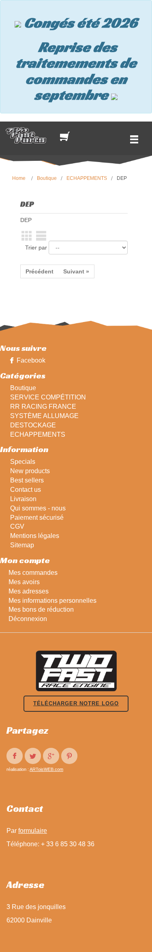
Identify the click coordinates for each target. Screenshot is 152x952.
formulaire (32, 830)
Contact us (25, 489)
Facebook (31, 360)
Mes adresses (29, 591)
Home (19, 178)
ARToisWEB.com (46, 769)
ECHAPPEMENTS (86, 178)
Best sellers (27, 480)
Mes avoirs (24, 581)
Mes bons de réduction (41, 609)
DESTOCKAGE (33, 425)
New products (30, 470)
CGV (17, 526)
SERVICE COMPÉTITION (48, 397)
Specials (22, 461)
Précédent (40, 271)
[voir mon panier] (66, 137)
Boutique (47, 178)
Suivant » (76, 271)
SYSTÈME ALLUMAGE (44, 415)
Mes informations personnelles (52, 600)
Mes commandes (33, 572)
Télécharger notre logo (76, 703)
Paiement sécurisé (37, 517)
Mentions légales (34, 535)
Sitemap (22, 545)
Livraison (23, 498)
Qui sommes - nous (38, 508)
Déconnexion (28, 618)
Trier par (36, 247)
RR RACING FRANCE (43, 406)
